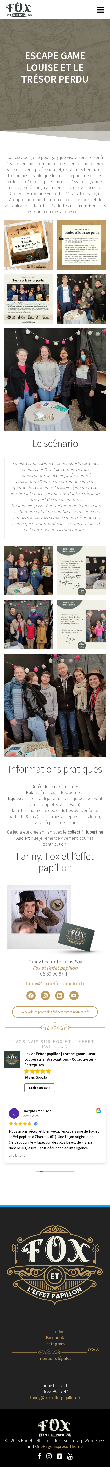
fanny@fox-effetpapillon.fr (55, 983)
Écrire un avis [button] (39, 1087)
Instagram (55, 1344)
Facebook (55, 1337)
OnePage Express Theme (59, 1446)
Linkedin (55, 1332)
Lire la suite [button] (17, 1155)
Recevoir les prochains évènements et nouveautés (55, 1012)
